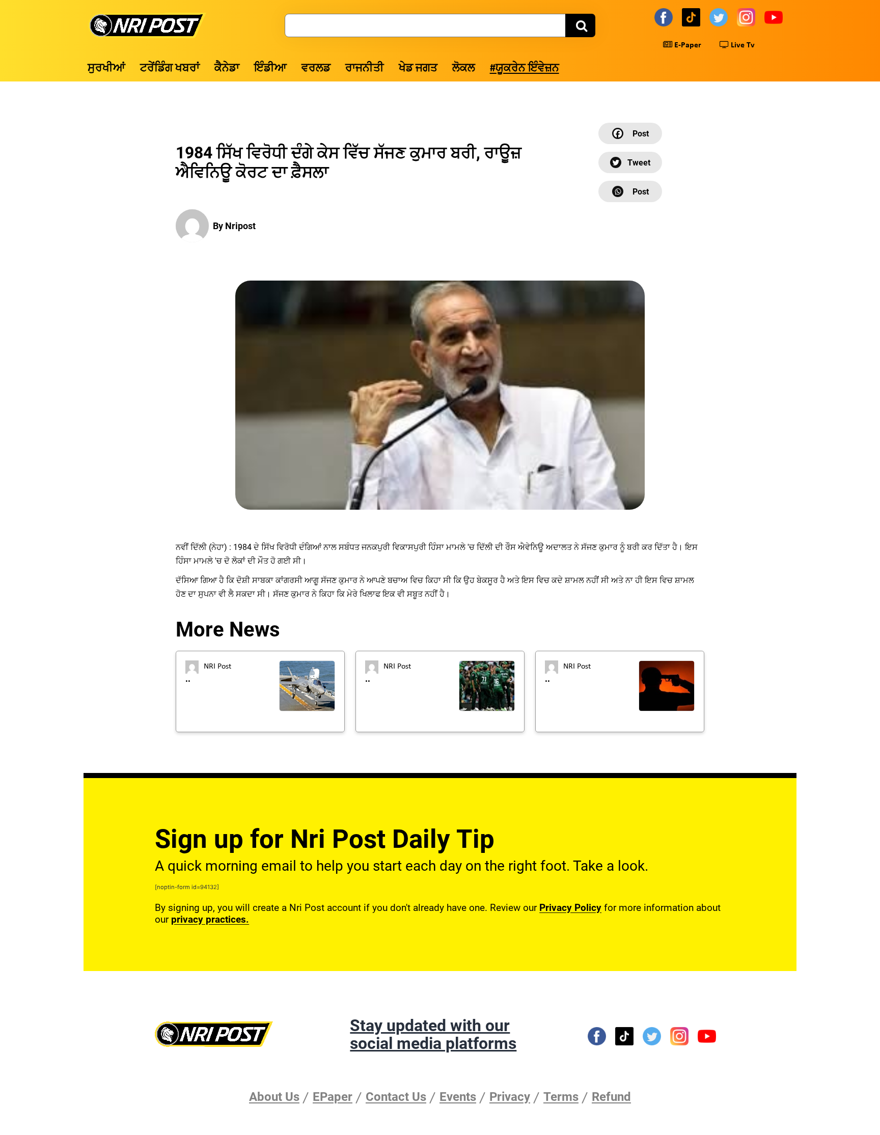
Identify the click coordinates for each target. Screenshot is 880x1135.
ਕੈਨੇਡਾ (226, 68)
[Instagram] (747, 16)
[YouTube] (775, 16)
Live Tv (742, 45)
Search (580, 25)
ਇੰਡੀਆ (270, 68)
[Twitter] (720, 16)
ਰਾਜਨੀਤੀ (364, 68)
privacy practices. (210, 919)
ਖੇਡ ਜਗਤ (418, 68)
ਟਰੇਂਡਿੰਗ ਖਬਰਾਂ (170, 68)
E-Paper (686, 45)
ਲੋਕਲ (463, 68)
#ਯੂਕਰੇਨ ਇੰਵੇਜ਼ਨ (524, 68)
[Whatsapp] (630, 191)
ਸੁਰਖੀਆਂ (106, 68)
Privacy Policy (570, 907)
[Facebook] (665, 16)
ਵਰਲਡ (316, 68)
